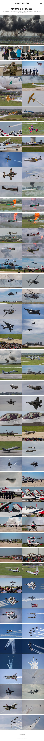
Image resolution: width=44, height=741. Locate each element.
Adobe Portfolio (23, 738)
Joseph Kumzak (22, 3)
